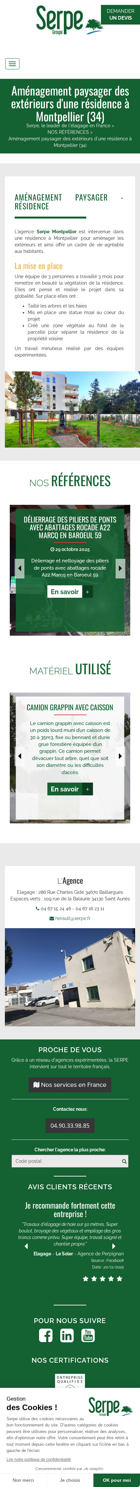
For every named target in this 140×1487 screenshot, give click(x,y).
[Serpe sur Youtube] (88, 1335)
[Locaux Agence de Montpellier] (70, 977)
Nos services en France (72, 1084)
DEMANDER (120, 14)
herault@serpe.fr (73, 918)
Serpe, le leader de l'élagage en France (68, 125)
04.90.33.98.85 (70, 1125)
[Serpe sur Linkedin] (67, 1335)
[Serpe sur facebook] (45, 1335)
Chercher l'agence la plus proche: (70, 1149)
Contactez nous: (70, 1109)
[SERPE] (70, 21)
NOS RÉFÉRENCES (68, 132)
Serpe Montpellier (57, 231)
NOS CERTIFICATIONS (70, 1360)
